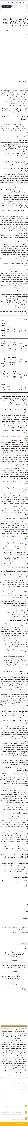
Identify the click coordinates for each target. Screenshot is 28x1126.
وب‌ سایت (25, 918)
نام (27, 904)
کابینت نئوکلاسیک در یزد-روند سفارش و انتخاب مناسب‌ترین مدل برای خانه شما (13, 603)
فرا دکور (18, 109)
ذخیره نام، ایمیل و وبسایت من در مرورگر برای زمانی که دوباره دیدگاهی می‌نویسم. (14, 928)
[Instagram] (4, 2)
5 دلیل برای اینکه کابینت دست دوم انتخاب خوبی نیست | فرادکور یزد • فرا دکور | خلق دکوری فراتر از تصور (15, 871)
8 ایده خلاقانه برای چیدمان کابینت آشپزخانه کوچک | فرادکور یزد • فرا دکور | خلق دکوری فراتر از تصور (14, 865)
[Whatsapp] (2, 2)
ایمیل (26, 911)
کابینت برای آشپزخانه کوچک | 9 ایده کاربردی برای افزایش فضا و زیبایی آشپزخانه (14, 979)
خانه (27, 23)
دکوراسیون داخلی (20, 23)
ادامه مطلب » (14, 960)
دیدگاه (26, 886)
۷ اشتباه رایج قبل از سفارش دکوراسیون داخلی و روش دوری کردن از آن (14, 954)
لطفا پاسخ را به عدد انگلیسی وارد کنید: (18, 932)
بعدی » (22, 988)
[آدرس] (26, 1112)
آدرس (22, 1110)
